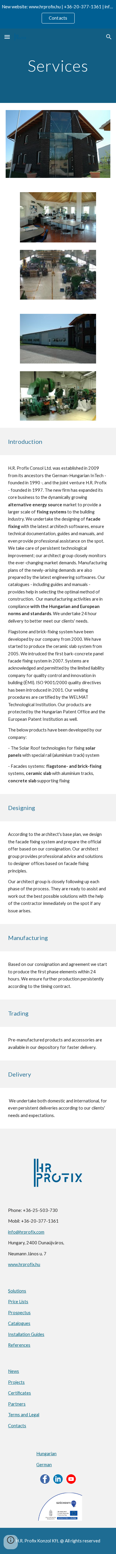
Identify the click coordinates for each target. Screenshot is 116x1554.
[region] (58, 14)
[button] (7, 37)
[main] (58, 65)
